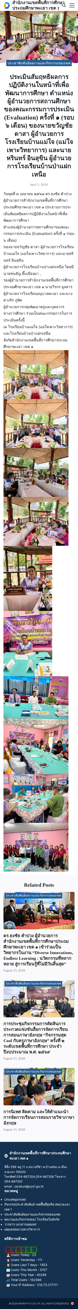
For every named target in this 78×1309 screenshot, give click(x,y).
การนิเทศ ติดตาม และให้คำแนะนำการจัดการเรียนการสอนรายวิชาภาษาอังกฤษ (38, 1117)
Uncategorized (15, 1199)
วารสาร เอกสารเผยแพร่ (20, 1224)
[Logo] (6, 5)
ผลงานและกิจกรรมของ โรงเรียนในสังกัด (31, 1219)
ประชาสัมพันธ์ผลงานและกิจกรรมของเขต (39, 63)
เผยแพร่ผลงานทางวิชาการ (22, 1229)
